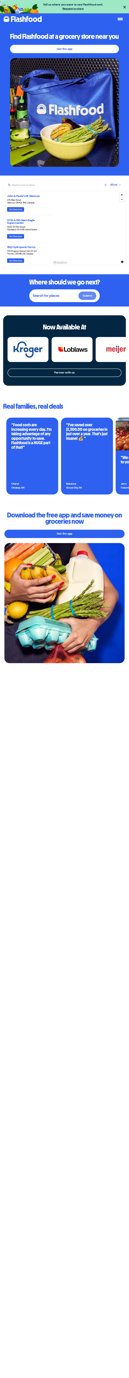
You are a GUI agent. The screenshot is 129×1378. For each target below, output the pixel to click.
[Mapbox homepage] (60, 262)
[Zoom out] (122, 199)
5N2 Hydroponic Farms (21, 247)
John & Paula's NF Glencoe (23, 196)
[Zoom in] (122, 195)
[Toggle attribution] (122, 262)
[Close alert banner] (124, 7)
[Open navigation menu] (120, 19)
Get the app (64, 49)
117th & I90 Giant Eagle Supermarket (21, 221)
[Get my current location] (105, 185)
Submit (87, 296)
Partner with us (64, 372)
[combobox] (54, 184)
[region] (89, 228)
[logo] (22, 19)
